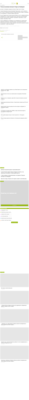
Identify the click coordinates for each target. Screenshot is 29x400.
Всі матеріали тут (15, 205)
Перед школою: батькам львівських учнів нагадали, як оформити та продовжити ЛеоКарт (13, 107)
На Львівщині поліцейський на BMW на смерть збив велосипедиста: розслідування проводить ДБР (13, 111)
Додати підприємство (14, 222)
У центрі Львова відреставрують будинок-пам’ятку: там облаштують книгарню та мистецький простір (12, 172)
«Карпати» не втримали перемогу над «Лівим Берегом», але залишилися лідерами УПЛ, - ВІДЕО (14, 90)
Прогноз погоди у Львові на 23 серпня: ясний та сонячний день (14, 178)
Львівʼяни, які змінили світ (9, 193)
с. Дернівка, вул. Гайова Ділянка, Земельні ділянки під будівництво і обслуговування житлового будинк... (13, 324)
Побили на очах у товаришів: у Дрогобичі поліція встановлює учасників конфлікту (14, 99)
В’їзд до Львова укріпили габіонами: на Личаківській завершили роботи (14, 118)
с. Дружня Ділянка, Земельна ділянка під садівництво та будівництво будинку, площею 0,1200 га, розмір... (13, 306)
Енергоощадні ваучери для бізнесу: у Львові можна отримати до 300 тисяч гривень (14, 103)
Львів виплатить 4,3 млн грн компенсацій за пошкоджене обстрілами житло (13, 94)
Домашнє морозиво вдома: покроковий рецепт (10, 169)
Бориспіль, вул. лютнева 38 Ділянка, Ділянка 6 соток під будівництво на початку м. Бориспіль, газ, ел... (14, 342)
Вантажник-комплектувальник (6, 288)
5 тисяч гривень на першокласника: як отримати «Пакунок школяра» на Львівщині (13, 176)
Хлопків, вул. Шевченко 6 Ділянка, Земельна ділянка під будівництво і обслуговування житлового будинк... (14, 361)
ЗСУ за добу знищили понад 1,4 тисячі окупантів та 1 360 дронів (12, 114)
